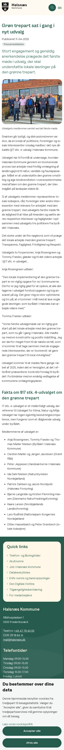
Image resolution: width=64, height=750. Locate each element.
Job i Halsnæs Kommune (25, 567)
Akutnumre (16, 561)
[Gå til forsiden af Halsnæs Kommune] (23, 7)
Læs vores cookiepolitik (17, 724)
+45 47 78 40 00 (24, 630)
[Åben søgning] (52, 7)
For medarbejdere (20, 595)
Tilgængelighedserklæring (25, 589)
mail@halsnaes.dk (14, 639)
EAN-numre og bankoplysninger (29, 578)
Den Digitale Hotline (21, 584)
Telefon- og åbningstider (25, 555)
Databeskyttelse (19, 572)
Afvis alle (32, 742)
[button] (61, 7)
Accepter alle (32, 731)
